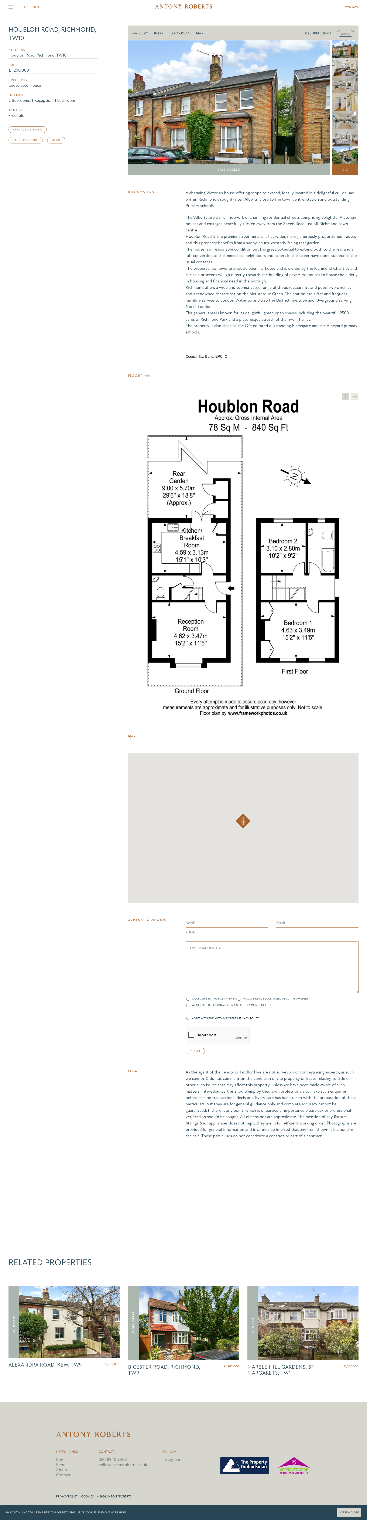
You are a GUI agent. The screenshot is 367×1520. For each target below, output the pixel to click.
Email (345, 33)
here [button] (122, 1512)
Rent (37, 7)
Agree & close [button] (349, 1512)
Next (320, 108)
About (62, 1469)
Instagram (171, 1459)
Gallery (140, 33)
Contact (352, 7)
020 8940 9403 (318, 33)
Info (158, 33)
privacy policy (249, 1018)
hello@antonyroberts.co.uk (123, 1464)
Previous (137, 108)
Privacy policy (67, 1496)
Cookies (87, 1496)
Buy (25, 7)
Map (200, 33)
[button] (243, 820)
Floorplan (179, 33)
